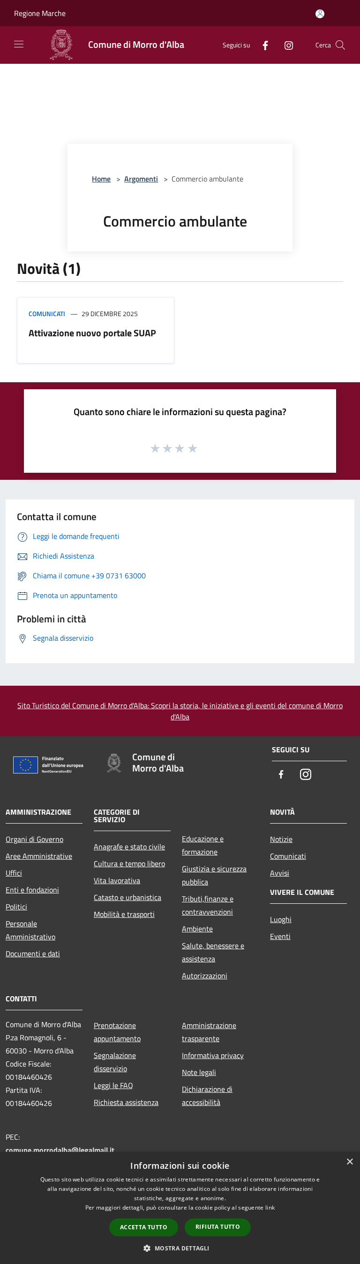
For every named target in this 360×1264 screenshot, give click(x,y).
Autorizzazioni (204, 975)
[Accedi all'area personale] (320, 14)
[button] (179, 1248)
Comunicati (47, 313)
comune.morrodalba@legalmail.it (60, 1150)
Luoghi (281, 919)
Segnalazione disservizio (115, 1062)
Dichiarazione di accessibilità (207, 1095)
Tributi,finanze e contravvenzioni (207, 905)
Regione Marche (40, 13)
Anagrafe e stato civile (129, 846)
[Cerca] (340, 45)
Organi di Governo (34, 839)
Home (101, 178)
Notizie (281, 839)
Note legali (199, 1072)
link (270, 1207)
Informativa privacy (213, 1055)
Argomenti (141, 178)
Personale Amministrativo (30, 930)
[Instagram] (285, 44)
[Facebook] (261, 44)
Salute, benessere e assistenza (213, 952)
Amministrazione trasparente (209, 1032)
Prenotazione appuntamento (117, 1032)
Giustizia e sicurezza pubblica (214, 875)
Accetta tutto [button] (143, 1227)
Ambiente (197, 928)
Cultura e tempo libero (129, 863)
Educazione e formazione (203, 845)
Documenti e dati (33, 953)
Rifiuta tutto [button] (217, 1227)
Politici (16, 906)
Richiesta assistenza (126, 1102)
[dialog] (180, 1208)
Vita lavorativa (117, 880)
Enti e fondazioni (32, 889)
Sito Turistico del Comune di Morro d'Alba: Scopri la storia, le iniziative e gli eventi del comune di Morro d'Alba (180, 711)
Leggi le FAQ (113, 1085)
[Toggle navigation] (18, 44)
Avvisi (279, 872)
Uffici (14, 872)
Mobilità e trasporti (124, 914)
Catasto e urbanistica (127, 897)
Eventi (280, 936)
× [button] (349, 1162)
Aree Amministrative (39, 856)
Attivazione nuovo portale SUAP (92, 332)
